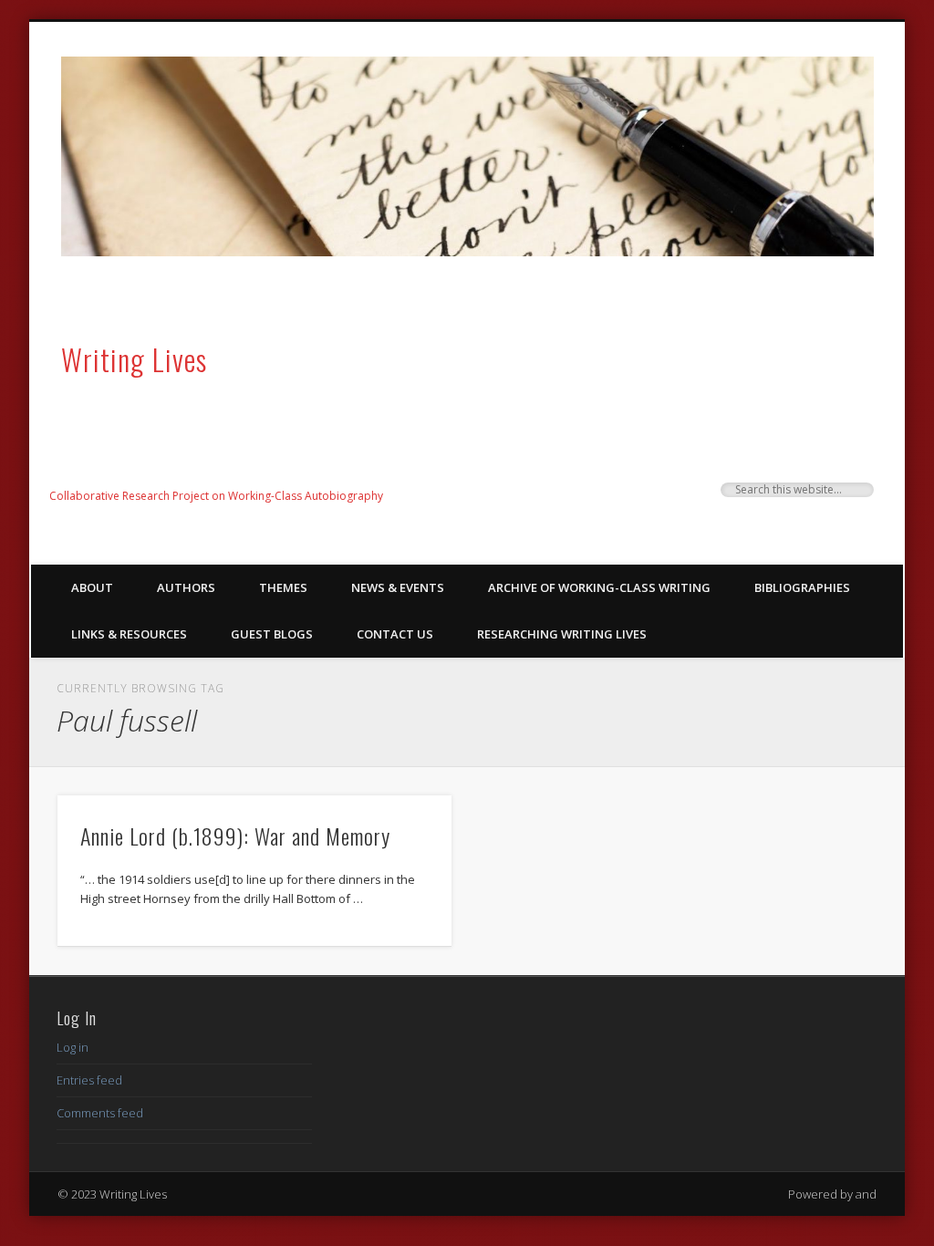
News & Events (397, 587)
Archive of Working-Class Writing (599, 587)
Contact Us (395, 634)
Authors (186, 587)
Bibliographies (802, 587)
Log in (72, 1047)
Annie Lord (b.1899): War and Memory (235, 835)
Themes (283, 587)
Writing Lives (134, 358)
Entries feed (89, 1080)
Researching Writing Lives (562, 634)
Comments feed (100, 1113)
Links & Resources (129, 634)
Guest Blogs (272, 634)
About (92, 587)
